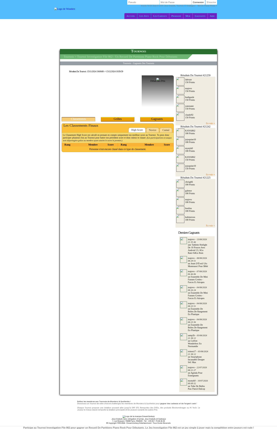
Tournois (69, 56)
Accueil (130, 16)
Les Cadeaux (160, 16)
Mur (187, 16)
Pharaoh (176, 16)
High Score (137, 130)
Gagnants (200, 16)
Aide (212, 16)
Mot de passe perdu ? (179, 6)
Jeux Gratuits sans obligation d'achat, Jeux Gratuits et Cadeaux (138, 419)
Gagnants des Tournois (143, 63)
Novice (152, 130)
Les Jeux (144, 16)
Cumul (165, 130)
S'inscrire (211, 2)
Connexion (198, 2)
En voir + (210, 123)
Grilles (118, 119)
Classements (78, 119)
